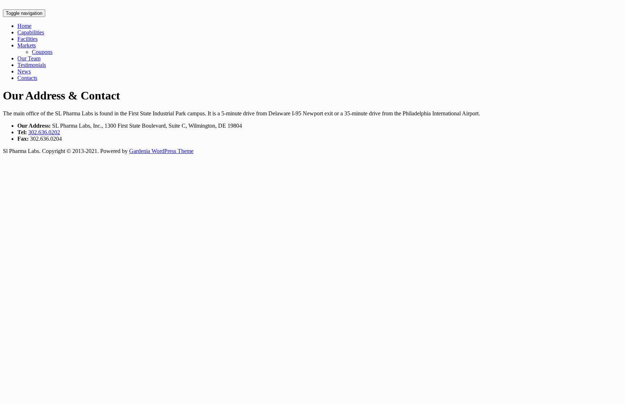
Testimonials (31, 65)
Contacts (27, 78)
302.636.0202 (44, 132)
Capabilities (30, 32)
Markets (26, 45)
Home (24, 26)
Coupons (42, 52)
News (24, 71)
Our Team (29, 58)
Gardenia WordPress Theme (161, 151)
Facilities (27, 39)
